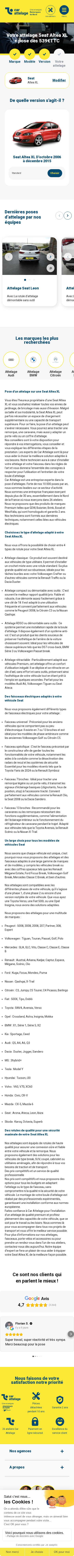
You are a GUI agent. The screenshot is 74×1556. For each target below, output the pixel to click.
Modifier (59, 80)
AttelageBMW (33, 373)
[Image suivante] (50, 257)
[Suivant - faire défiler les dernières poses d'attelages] (68, 216)
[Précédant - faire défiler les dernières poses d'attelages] (59, 216)
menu (64, 16)
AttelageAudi (11, 373)
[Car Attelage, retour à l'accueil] (16, 11)
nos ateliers (50, 16)
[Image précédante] (9, 257)
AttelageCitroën (56, 373)
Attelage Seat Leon (23, 288)
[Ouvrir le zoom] (50, 268)
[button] (3, 1334)
